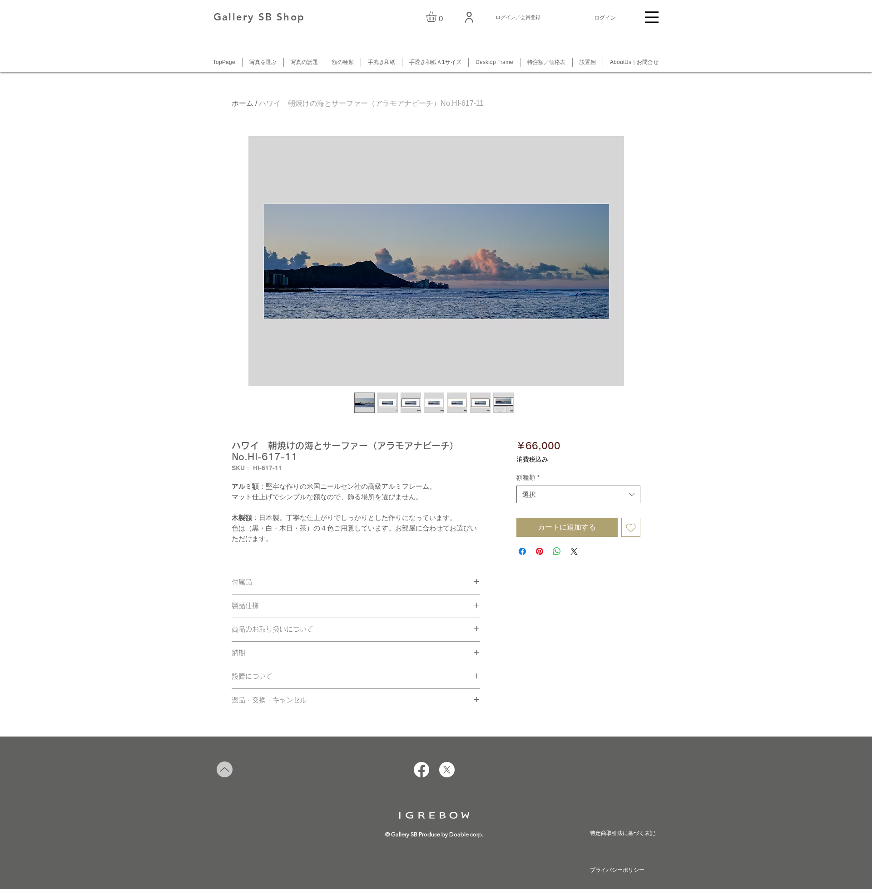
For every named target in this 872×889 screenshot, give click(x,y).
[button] (437, 16)
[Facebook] (421, 769)
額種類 (528, 477)
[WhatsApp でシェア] (556, 551)
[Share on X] (574, 551)
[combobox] (578, 494)
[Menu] (652, 17)
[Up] (225, 769)
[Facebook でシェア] (522, 551)
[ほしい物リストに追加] (630, 527)
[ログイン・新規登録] (469, 17)
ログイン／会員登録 (517, 17)
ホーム (242, 103)
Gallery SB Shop (259, 17)
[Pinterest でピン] (539, 551)
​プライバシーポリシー (617, 870)
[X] (447, 769)
